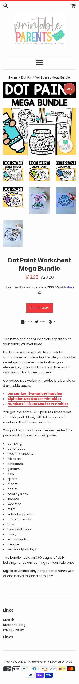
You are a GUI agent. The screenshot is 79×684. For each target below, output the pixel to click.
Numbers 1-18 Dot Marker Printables (38, 404)
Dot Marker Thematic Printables (35, 394)
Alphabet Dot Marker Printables (34, 399)
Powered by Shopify (62, 661)
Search (8, 619)
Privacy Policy (13, 630)
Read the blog (14, 624)
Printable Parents (38, 661)
